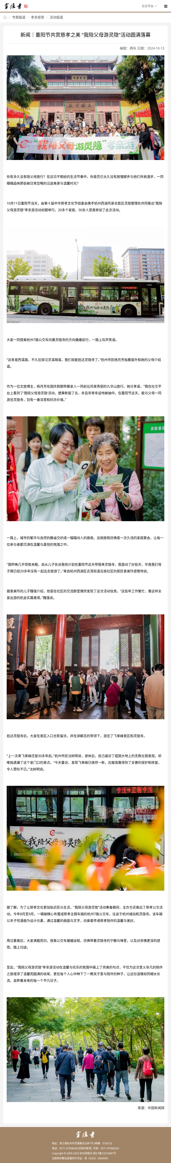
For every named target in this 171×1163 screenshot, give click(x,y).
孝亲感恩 (37, 17)
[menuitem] (150, 6)
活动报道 (56, 17)
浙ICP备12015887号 (104, 1153)
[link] (5, 17)
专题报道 (18, 17)
